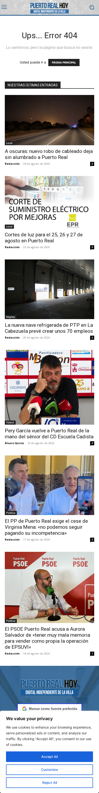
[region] (49, 752)
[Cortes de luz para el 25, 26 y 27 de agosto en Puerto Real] (49, 202)
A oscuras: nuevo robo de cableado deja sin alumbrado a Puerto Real (49, 154)
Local (9, 143)
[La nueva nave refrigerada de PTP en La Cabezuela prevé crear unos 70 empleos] (49, 289)
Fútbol (10, 422)
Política (10, 513)
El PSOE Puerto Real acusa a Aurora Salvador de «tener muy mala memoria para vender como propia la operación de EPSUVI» (47, 638)
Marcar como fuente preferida (53, 709)
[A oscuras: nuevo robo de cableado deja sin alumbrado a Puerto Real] (49, 120)
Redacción (12, 163)
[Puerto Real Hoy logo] (49, 686)
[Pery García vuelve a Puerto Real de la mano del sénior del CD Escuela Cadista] (49, 387)
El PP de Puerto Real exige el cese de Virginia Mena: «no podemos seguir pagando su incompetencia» (46, 527)
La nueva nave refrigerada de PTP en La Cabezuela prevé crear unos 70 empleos (49, 328)
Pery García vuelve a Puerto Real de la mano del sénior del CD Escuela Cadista (49, 434)
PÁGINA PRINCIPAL (64, 62)
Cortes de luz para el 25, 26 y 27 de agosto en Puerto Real (44, 238)
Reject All (49, 782)
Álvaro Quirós (14, 443)
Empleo (10, 317)
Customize (49, 770)
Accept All (49, 757)
